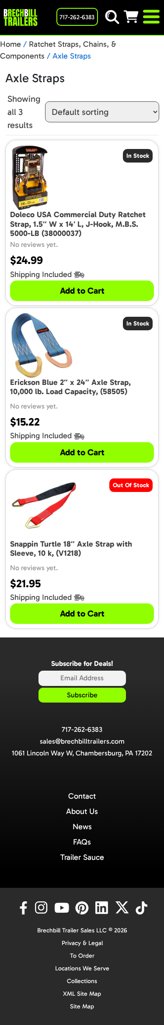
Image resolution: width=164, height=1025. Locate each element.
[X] (123, 908)
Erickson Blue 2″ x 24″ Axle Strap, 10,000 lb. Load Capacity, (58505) (70, 387)
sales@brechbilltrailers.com (82, 741)
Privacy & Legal (82, 943)
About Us (82, 811)
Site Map (82, 1006)
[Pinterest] (83, 908)
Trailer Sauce (82, 857)
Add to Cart (82, 290)
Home (10, 44)
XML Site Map (82, 993)
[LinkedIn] (103, 908)
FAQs (82, 842)
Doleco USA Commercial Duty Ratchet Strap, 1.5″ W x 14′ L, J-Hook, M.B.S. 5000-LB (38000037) (78, 224)
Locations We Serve (82, 968)
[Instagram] (43, 908)
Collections (82, 981)
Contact (82, 796)
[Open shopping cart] (132, 16)
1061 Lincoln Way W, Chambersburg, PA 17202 (82, 753)
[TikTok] (142, 908)
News (82, 826)
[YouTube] (63, 908)
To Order (82, 955)
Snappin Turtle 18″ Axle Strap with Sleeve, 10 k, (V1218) (71, 549)
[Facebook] (23, 908)
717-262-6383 (82, 729)
